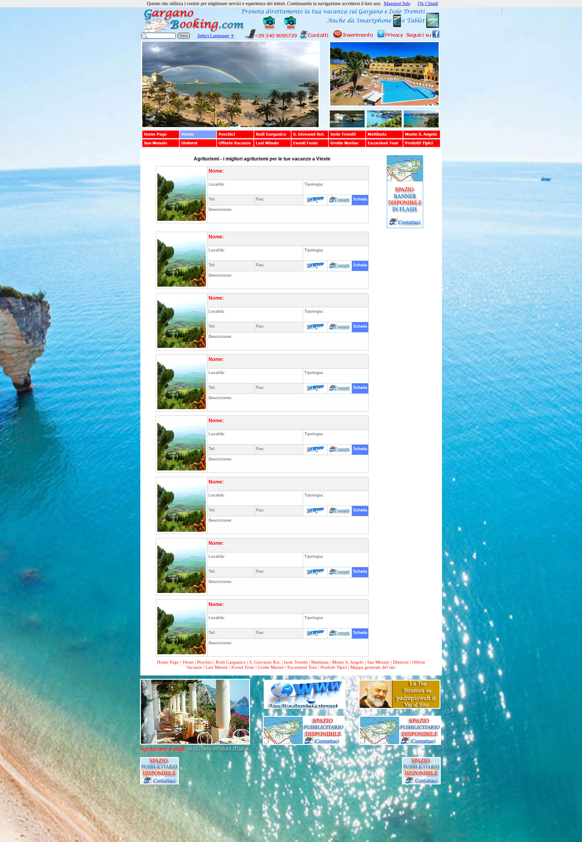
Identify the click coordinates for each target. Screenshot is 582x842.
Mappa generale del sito (373, 667)
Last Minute (217, 667)
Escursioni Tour (302, 667)
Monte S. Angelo (348, 662)
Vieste (188, 662)
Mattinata (320, 662)
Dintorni (401, 662)
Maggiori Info (397, 3)
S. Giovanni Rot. (265, 662)
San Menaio (378, 662)
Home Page (168, 662)
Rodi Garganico (231, 662)
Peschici (204, 662)
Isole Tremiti (296, 662)
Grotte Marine (271, 667)
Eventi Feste (243, 667)
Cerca (184, 35)
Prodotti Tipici (333, 667)
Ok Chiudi (428, 3)
